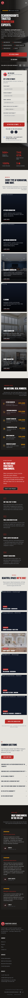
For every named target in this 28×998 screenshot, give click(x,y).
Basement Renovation (20, 45)
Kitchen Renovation (17, 42)
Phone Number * (7, 92)
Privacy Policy (9, 994)
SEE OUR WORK (14, 59)
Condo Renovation (7, 48)
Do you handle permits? (7, 776)
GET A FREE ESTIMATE (14, 54)
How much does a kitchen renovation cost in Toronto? (13, 765)
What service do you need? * (10, 106)
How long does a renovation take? (10, 781)
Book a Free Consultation (14, 721)
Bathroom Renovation (8, 45)
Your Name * (6, 86)
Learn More (6, 219)
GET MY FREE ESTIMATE (13, 124)
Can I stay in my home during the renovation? (13, 786)
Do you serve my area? (7, 796)
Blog (2, 947)
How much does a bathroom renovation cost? (13, 771)
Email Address (7, 99)
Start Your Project (10, 488)
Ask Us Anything (7, 757)
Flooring (16, 48)
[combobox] (14, 109)
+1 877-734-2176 (5, 975)
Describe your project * (9, 113)
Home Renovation (7, 42)
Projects (3, 944)
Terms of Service (17, 994)
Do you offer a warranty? (8, 791)
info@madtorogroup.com (7, 977)
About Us (3, 941)
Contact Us (3, 949)
